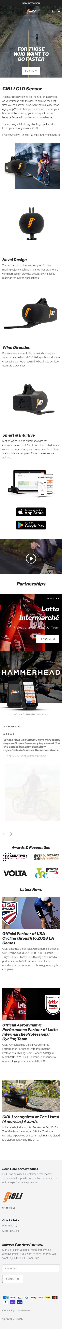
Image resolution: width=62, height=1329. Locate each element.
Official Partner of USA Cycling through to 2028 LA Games (28, 938)
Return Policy (9, 1225)
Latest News (31, 889)
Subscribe (13, 1278)
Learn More (48, 639)
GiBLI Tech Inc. (15, 1319)
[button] (31, 558)
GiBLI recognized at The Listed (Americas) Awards (30, 1119)
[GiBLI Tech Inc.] (31, 11)
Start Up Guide (10, 1230)
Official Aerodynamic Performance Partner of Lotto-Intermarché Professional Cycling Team (30, 1032)
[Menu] (3, 11)
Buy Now (31, 70)
